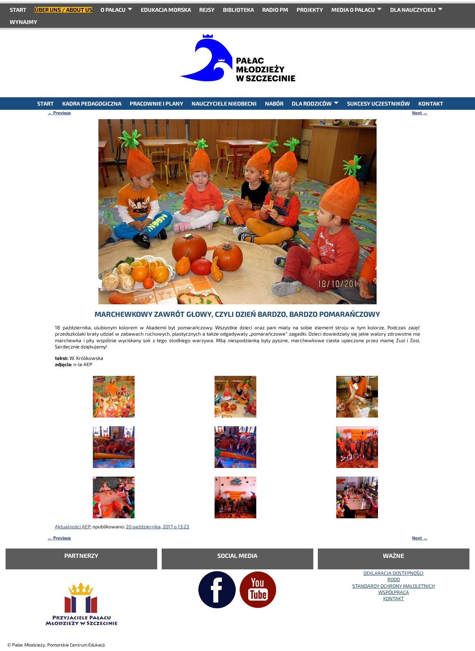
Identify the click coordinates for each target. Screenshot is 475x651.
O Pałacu (113, 9)
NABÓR (274, 103)
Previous (59, 112)
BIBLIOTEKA (238, 9)
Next (419, 112)
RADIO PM (275, 9)
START (18, 9)
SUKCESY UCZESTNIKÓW (378, 103)
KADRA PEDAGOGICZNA (91, 103)
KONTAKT (430, 103)
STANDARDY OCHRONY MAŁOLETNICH (393, 586)
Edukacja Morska (166, 9)
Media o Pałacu (353, 9)
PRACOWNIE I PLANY (156, 103)
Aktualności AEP (72, 526)
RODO (393, 579)
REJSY (207, 9)
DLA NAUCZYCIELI (413, 9)
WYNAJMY (23, 21)
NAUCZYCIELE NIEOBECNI (224, 103)
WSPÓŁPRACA (393, 592)
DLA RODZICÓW (312, 103)
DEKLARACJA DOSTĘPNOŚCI (393, 573)
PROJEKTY (310, 9)
